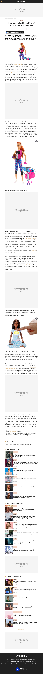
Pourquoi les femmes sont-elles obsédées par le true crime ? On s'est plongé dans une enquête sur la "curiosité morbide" (24, 542)
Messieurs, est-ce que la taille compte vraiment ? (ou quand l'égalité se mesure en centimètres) (24, 590)
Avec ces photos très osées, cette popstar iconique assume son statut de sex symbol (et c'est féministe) (24, 487)
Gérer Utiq (31, 663)
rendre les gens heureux (30, 238)
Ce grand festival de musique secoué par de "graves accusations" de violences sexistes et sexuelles (24, 549)
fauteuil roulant (33, 71)
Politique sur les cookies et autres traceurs (14, 661)
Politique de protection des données (29, 661)
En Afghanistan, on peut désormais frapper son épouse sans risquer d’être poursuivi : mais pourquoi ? (25, 533)
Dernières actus (10, 18)
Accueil (6, 18)
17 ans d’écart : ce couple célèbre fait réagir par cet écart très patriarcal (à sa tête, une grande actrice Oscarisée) (24, 472)
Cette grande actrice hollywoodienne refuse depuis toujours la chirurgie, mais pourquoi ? (24, 479)
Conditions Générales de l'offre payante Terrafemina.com (12, 663)
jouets (11, 444)
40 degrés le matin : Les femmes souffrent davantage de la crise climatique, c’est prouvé (25, 623)
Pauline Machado (13, 431)
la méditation (29, 264)
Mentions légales (32, 659)
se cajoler (33, 250)
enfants (14, 444)
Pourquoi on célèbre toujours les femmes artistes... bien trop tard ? (24, 598)
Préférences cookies (38, 663)
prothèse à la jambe (14, 72)
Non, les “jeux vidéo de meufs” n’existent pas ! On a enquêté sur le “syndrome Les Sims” (24, 582)
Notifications (26, 663)
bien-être (27, 444)
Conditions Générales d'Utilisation (13, 659)
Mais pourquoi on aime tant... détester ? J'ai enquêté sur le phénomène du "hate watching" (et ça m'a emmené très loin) (25, 455)
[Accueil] (21, 1)
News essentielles (20, 444)
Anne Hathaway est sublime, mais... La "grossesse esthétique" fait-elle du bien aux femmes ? (24, 606)
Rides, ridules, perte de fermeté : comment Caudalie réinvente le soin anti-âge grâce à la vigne (24, 614)
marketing (32, 444)
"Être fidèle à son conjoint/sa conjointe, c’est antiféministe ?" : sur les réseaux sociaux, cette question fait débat (23, 509)
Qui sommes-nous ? (24, 659)
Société (15, 18)
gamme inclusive (18, 64)
